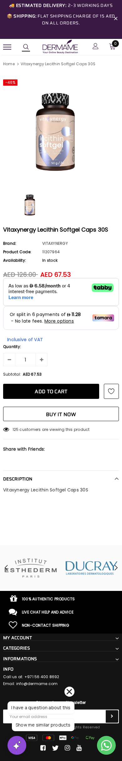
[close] (116, 19)
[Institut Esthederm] (30, 568)
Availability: (14, 260)
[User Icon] (96, 46)
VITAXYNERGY (55, 243)
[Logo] (60, 46)
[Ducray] (91, 568)
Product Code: (17, 252)
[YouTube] (79, 748)
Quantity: (12, 346)
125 (16, 429)
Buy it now (61, 414)
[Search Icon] (26, 47)
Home (9, 64)
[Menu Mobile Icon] (7, 47)
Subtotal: (12, 374)
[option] (61, 128)
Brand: (9, 243)
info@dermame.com (37, 683)
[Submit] (112, 716)
